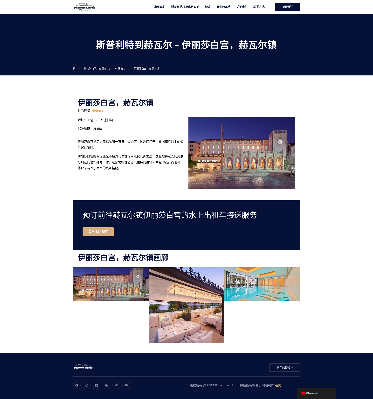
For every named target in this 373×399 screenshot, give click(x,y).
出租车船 (160, 7)
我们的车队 (224, 7)
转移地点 (120, 68)
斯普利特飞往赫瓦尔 (96, 68)
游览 (208, 7)
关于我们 (242, 7)
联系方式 (259, 7)
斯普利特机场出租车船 (185, 7)
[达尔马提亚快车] (85, 6)
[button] (98, 231)
